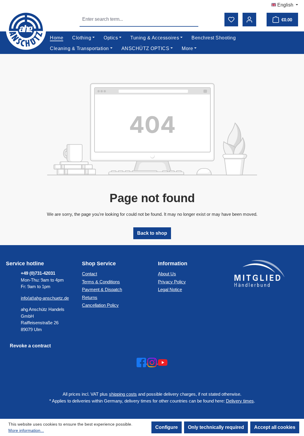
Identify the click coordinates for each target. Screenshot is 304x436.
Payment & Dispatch (102, 289)
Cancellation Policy (100, 305)
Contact (89, 273)
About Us (167, 273)
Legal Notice (170, 289)
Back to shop (152, 233)
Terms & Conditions (101, 281)
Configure (166, 427)
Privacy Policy (172, 281)
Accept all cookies (274, 427)
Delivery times (240, 400)
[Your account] (249, 19)
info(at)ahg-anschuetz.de (45, 298)
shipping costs (123, 394)
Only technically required (216, 427)
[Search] (191, 19)
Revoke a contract (30, 345)
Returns (89, 297)
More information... (26, 430)
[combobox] (132, 19)
